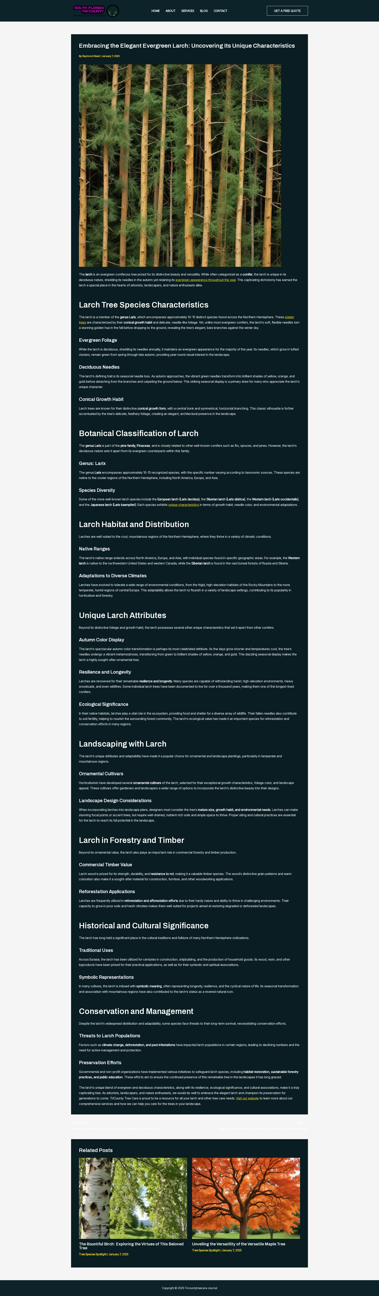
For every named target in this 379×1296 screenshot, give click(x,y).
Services (187, 11)
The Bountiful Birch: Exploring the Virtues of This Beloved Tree (131, 1246)
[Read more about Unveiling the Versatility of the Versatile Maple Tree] (246, 1198)
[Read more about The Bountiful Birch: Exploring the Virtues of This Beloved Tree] (133, 1198)
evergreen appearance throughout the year (205, 280)
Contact (220, 11)
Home (156, 11)
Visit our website (247, 1098)
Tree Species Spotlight (93, 1254)
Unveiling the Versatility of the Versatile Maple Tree (238, 1244)
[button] (287, 11)
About (170, 11)
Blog (204, 11)
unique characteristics (183, 505)
